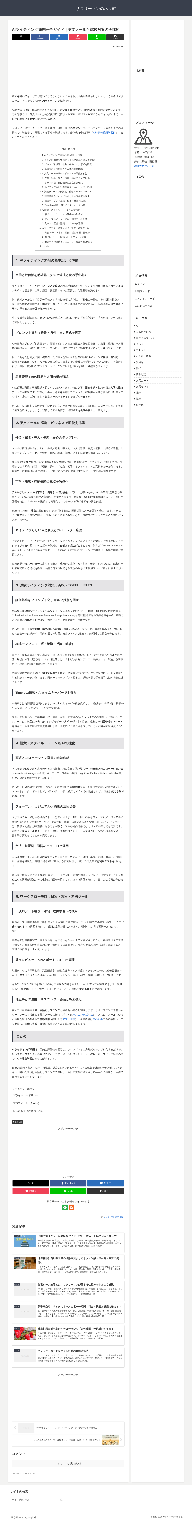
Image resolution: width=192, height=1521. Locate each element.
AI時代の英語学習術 (104, 132)
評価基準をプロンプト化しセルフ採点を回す (67, 196)
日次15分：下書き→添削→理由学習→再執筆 (67, 232)
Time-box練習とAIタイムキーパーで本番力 (66, 205)
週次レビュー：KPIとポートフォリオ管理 (65, 237)
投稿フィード (142, 291)
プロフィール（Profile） (26, 1103)
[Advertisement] (68, 69)
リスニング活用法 (83, 1014)
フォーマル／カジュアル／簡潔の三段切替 (66, 219)
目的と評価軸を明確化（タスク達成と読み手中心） (70, 160)
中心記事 (98, 1019)
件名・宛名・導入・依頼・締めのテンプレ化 (67, 178)
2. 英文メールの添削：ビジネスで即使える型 (64, 173)
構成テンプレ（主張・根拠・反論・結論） (66, 200)
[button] (115, 37)
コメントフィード (145, 298)
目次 (64, 148)
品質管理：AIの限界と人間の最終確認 (64, 169)
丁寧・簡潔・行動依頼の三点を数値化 (64, 182)
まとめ (45, 246)
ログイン (140, 283)
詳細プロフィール (144, 166)
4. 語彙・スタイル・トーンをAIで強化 (61, 210)
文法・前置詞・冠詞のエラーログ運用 (64, 223)
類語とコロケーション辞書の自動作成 (64, 214)
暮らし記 (18, 1122)
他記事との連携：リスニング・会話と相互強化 (68, 241)
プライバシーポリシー (25, 1095)
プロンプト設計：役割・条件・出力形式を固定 (68, 164)
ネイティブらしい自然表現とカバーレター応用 (68, 187)
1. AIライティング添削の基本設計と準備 (62, 155)
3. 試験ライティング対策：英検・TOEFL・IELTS (67, 191)
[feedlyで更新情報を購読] (65, 1207)
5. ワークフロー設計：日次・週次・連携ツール (65, 228)
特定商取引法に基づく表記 (28, 1111)
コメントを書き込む (68, 1464)
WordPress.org (143, 306)
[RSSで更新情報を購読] (71, 1207)
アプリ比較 (68, 1019)
